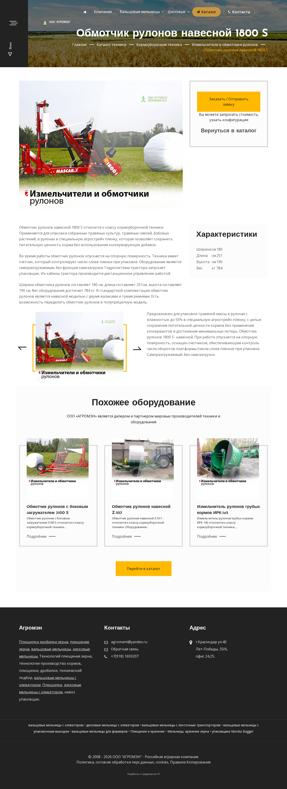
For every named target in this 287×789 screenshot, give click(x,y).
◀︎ (84, 11)
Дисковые (176, 11)
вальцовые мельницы (51, 649)
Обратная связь (125, 649)
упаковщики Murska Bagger (232, 731)
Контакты (241, 11)
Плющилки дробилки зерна (43, 641)
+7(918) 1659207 (125, 656)
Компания (103, 11)
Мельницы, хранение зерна (188, 731)
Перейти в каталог (143, 568)
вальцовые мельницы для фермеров (100, 731)
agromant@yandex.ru (129, 641)
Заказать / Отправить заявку (228, 102)
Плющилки (52, 684)
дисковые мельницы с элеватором (112, 725)
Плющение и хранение (147, 731)
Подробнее (37, 536)
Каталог (209, 11)
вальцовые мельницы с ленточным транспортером (181, 725)
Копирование (95, 34)
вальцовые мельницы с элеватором (55, 725)
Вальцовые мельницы (140, 11)
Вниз (10, 46)
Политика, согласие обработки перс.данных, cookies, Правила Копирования (143, 762)
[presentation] (22, 348)
